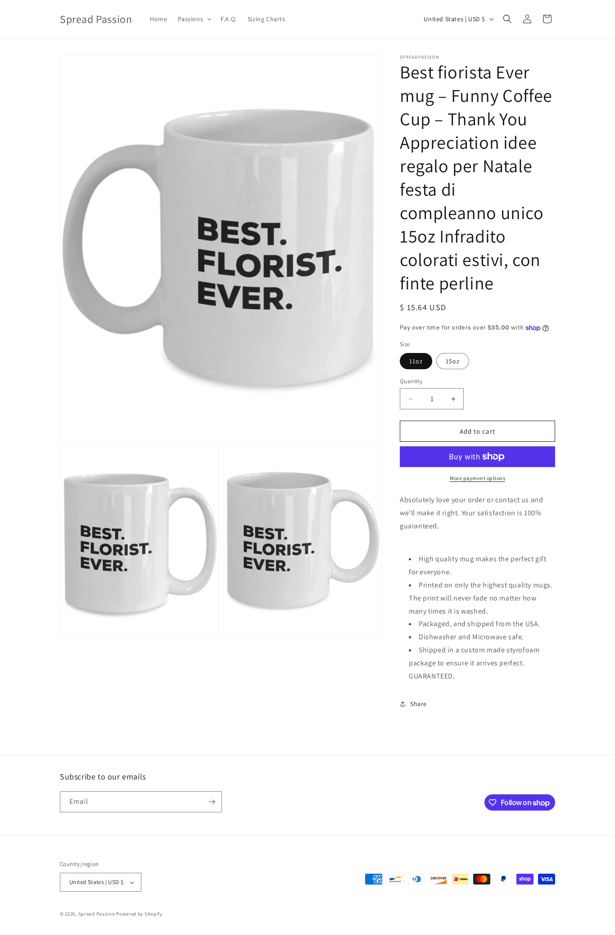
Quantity (411, 381)
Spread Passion (96, 914)
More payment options (477, 478)
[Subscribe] (212, 801)
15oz (453, 361)
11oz (416, 361)
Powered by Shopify (139, 914)
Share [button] (418, 704)
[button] (193, 18)
